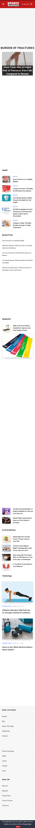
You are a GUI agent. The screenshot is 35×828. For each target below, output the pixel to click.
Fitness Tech (6, 606)
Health (15, 176)
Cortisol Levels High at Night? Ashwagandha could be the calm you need (22, 548)
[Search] (30, 4)
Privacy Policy (6, 796)
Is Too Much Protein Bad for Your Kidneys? (22, 565)
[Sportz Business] (13, 4)
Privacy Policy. (27, 824)
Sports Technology (8, 726)
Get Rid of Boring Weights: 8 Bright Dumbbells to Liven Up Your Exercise (23, 511)
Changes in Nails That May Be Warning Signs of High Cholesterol (22, 225)
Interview (5, 736)
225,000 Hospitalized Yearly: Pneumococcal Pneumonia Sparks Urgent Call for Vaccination (23, 212)
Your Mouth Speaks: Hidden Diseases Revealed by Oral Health (22, 200)
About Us (5, 786)
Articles (4, 716)
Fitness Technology (8, 751)
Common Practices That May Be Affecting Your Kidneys (23, 190)
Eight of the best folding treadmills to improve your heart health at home (22, 328)
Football (4, 766)
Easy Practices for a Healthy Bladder (22, 180)
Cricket (4, 761)
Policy (4, 771)
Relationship (6, 731)
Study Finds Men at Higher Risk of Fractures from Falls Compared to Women (17, 70)
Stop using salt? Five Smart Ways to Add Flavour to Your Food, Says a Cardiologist (22, 557)
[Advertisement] (17, 26)
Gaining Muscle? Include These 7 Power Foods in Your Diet (21, 539)
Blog (3, 721)
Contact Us (5, 805)
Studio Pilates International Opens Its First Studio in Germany (22, 520)
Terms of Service (7, 800)
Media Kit (5, 791)
